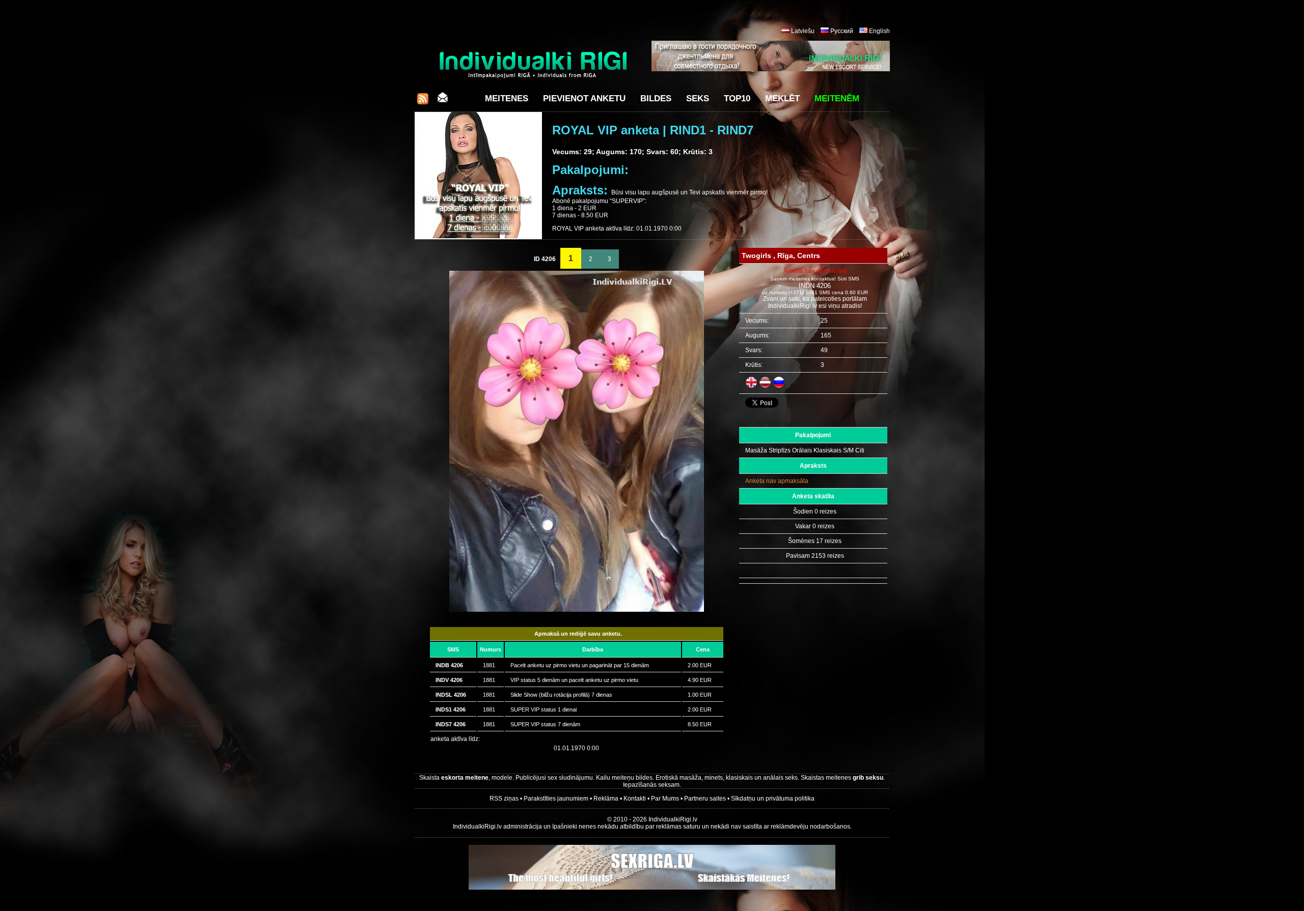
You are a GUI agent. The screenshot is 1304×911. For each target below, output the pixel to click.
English (879, 31)
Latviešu (802, 31)
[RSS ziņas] (422, 101)
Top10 (737, 98)
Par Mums (665, 798)
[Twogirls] (576, 609)
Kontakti (634, 798)
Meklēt (782, 98)
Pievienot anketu (584, 98)
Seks (697, 98)
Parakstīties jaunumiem (556, 798)
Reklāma (605, 798)
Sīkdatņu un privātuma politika (772, 798)
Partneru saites (705, 798)
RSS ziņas (504, 798)
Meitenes (506, 98)
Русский (841, 31)
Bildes (655, 98)
